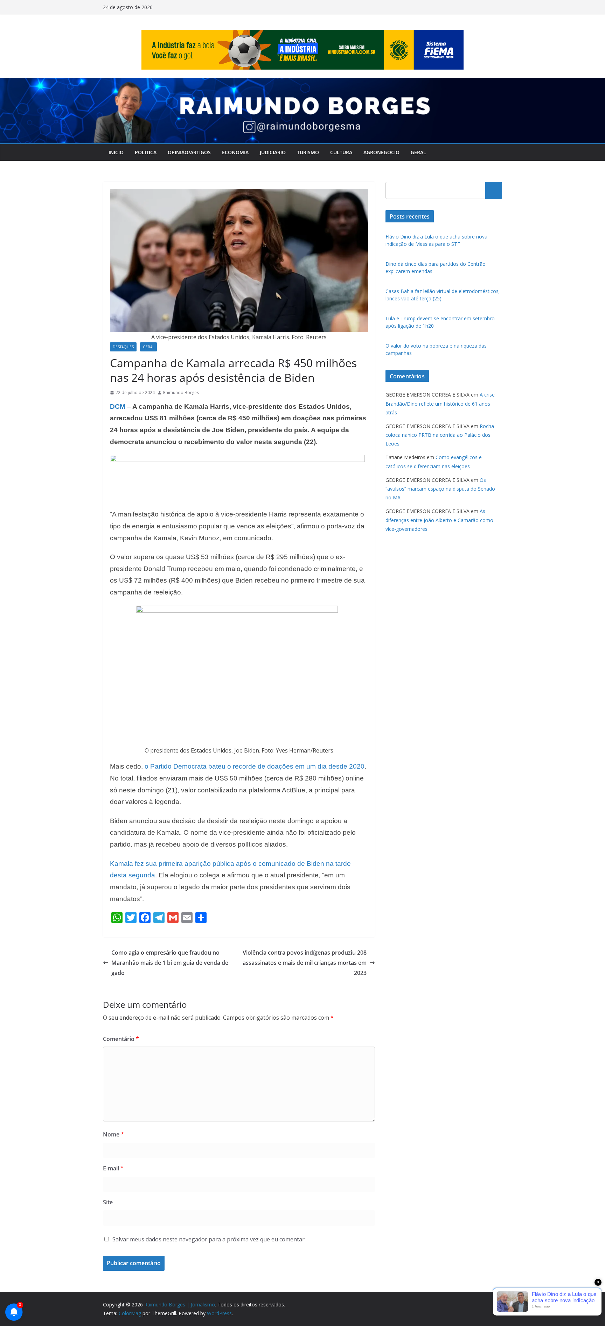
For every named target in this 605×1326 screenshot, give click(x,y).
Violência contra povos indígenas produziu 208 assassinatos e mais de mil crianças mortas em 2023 (305, 963)
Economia (235, 152)
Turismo (308, 152)
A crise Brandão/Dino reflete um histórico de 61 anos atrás (440, 403)
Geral (418, 152)
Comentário (121, 1039)
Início (116, 152)
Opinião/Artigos (189, 152)
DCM (117, 406)
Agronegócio (381, 152)
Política (146, 152)
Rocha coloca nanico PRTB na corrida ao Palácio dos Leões (439, 435)
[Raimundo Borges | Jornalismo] (302, 83)
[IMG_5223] (237, 460)
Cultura (341, 152)
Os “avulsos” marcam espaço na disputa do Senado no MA (440, 489)
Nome (113, 1134)
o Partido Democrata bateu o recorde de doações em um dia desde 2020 (254, 766)
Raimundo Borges (181, 392)
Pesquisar (493, 190)
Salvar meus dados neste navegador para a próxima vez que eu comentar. (209, 1239)
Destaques (123, 346)
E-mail (113, 1168)
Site (108, 1202)
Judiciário (273, 152)
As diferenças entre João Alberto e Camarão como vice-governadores (439, 520)
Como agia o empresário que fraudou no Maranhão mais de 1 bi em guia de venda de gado (169, 963)
